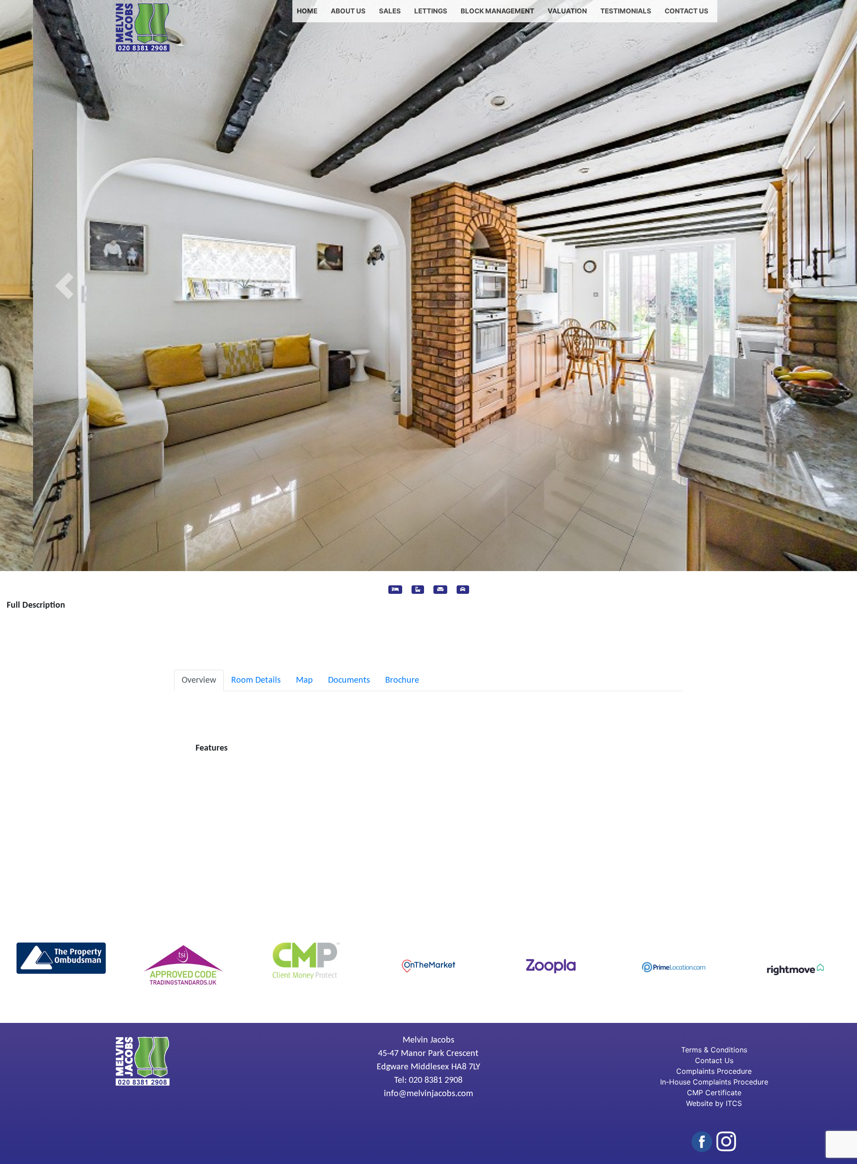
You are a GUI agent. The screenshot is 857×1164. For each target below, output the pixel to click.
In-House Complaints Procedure (714, 1081)
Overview (199, 680)
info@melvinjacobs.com (428, 1093)
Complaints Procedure (714, 1071)
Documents (349, 680)
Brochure (402, 680)
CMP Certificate (714, 1092)
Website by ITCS (714, 1103)
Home (307, 11)
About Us (348, 11)
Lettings (430, 11)
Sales (390, 11)
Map (304, 680)
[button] (64, 285)
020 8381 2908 (435, 1080)
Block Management (497, 11)
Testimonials (625, 11)
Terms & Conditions (714, 1049)
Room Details (256, 680)
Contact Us (686, 11)
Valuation (567, 11)
